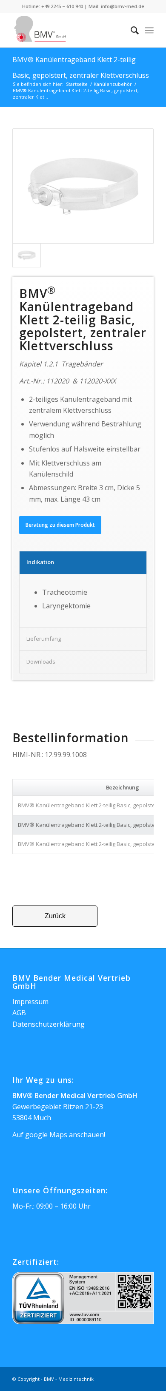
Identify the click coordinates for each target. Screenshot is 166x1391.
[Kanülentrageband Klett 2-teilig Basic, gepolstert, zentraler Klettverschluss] (83, 186)
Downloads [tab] (40, 661)
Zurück (55, 916)
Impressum (30, 1001)
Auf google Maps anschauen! (58, 1134)
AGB (19, 1012)
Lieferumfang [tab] (43, 638)
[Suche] (130, 30)
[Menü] (149, 30)
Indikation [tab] (40, 562)
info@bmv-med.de (122, 6)
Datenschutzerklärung (48, 1024)
